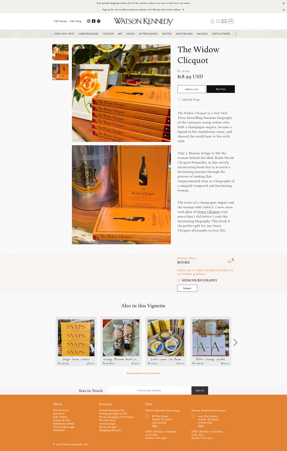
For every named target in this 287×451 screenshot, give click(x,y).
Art (120, 33)
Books (183, 262)
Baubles (202, 33)
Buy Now (221, 89)
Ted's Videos (60, 416)
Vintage (108, 33)
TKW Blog (75, 21)
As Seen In (59, 413)
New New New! (64, 33)
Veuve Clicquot (208, 212)
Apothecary (184, 33)
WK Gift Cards (107, 420)
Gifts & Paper (221, 33)
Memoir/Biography (199, 280)
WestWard (59, 430)
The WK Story (61, 410)
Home (131, 33)
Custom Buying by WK (112, 410)
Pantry (167, 33)
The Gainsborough (63, 426)
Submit (187, 288)
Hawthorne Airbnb (64, 423)
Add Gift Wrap (191, 99)
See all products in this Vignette (143, 373)
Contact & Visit (61, 420)
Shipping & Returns (110, 430)
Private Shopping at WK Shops (116, 416)
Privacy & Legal (107, 426)
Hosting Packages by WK (113, 413)
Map (154, 425)
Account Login (107, 423)
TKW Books (60, 21)
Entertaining (148, 33)
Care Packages (88, 33)
